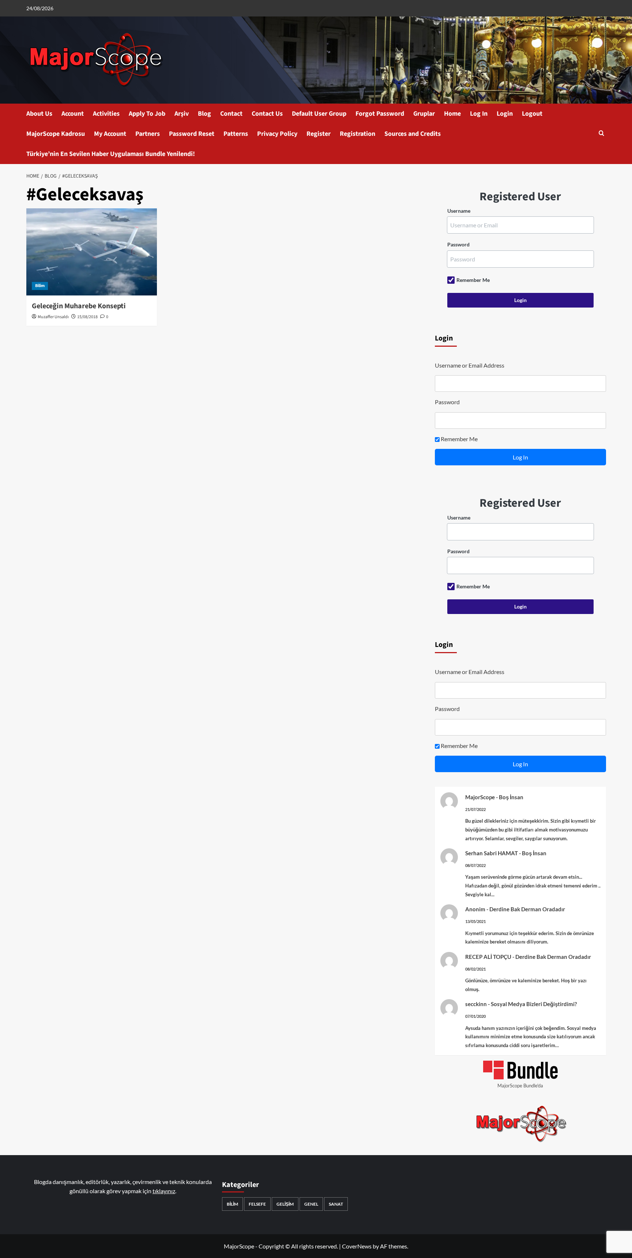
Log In (479, 113)
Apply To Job (147, 113)
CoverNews (357, 1246)
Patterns (235, 133)
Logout (532, 113)
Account (72, 113)
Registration (357, 133)
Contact (231, 113)
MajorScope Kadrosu (55, 133)
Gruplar (424, 113)
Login (505, 113)
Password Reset (191, 133)
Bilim (40, 286)
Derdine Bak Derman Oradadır (527, 909)
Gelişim (285, 1204)
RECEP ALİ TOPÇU (488, 956)
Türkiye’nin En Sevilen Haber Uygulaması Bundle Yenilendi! (110, 154)
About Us (39, 113)
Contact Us (267, 113)
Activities (106, 113)
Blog (204, 113)
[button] (601, 133)
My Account (110, 133)
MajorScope (480, 797)
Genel (311, 1204)
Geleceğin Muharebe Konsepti (79, 306)
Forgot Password (380, 113)
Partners (147, 133)
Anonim (475, 909)
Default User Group (319, 113)
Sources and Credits (412, 133)
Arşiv (181, 113)
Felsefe (257, 1204)
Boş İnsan (511, 797)
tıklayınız (164, 1190)
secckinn (476, 1004)
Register (318, 133)
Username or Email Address (469, 365)
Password (458, 244)
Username (458, 211)
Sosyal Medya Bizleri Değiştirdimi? (534, 1004)
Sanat (336, 1204)
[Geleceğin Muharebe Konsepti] (91, 251)
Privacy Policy (277, 133)
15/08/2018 (87, 317)
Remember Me (473, 280)
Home (452, 113)
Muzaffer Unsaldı (53, 317)
